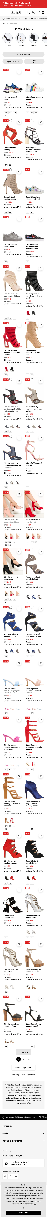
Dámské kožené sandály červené (10, 862)
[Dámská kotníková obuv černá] (7, 536)
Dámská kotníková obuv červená (33, 521)
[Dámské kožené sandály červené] (12, 877)
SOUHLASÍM (23, 1213)
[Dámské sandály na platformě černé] (28, 986)
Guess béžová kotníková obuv (10, 198)
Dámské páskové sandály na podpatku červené (12, 352)
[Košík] (42, 12)
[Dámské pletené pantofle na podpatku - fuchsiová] (7, 707)
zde (35, 1204)
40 (15, 112)
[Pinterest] (10, 1176)
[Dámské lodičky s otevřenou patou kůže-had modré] (7, 425)
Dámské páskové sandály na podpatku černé (34, 296)
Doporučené (11, 61)
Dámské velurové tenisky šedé (10, 245)
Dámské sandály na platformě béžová (33, 971)
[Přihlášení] (33, 12)
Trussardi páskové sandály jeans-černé (33, 635)
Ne (24, 1208)
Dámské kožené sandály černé (32, 862)
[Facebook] (5, 1176)
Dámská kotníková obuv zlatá (11, 971)
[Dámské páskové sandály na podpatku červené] (28, 312)
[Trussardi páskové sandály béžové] (39, 596)
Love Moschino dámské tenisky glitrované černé (32, 246)
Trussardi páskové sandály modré (11, 635)
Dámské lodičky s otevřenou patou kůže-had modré (12, 465)
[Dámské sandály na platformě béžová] (34, 986)
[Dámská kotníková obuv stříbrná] (34, 931)
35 (27, 1046)
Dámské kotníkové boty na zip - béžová (12, 295)
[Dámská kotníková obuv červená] (12, 536)
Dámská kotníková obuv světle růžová (11, 521)
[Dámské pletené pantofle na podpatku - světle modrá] (18, 707)
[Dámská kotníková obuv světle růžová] (18, 536)
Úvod (5, 24)
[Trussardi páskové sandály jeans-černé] (28, 596)
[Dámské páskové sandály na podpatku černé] (34, 312)
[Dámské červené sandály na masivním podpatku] (34, 763)
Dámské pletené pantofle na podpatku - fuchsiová (12, 747)
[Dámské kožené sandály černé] (7, 877)
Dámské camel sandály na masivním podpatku (12, 804)
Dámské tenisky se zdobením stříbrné (33, 198)
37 (32, 112)
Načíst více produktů (23, 1067)
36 (27, 112)
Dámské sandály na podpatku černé (33, 1025)
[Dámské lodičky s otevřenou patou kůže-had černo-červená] (18, 425)
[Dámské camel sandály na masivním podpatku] (28, 763)
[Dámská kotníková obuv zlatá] (28, 931)
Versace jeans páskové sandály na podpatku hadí (33, 150)
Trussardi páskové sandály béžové (33, 578)
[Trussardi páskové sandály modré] (34, 596)
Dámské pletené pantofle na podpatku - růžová (34, 691)
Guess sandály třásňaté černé (9, 916)
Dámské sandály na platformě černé (11, 1025)
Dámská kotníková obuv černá (11, 578)
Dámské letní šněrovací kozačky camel (33, 352)
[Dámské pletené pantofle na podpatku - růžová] (12, 707)
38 (6, 112)
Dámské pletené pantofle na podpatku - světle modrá (12, 691)
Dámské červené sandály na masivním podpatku (34, 747)
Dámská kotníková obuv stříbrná (33, 916)
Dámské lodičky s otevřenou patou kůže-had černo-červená (12, 409)
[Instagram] (15, 1176)
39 (10, 112)
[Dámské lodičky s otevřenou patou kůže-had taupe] (12, 425)
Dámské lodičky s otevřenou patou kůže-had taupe (34, 409)
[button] (44, 4)
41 (6, 115)
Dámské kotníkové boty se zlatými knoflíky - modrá (33, 804)
